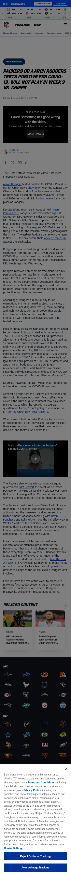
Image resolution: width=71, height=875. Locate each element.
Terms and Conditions (41, 782)
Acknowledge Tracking (35, 867)
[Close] (66, 768)
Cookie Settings (13, 848)
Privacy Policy (32, 790)
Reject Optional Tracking (35, 856)
